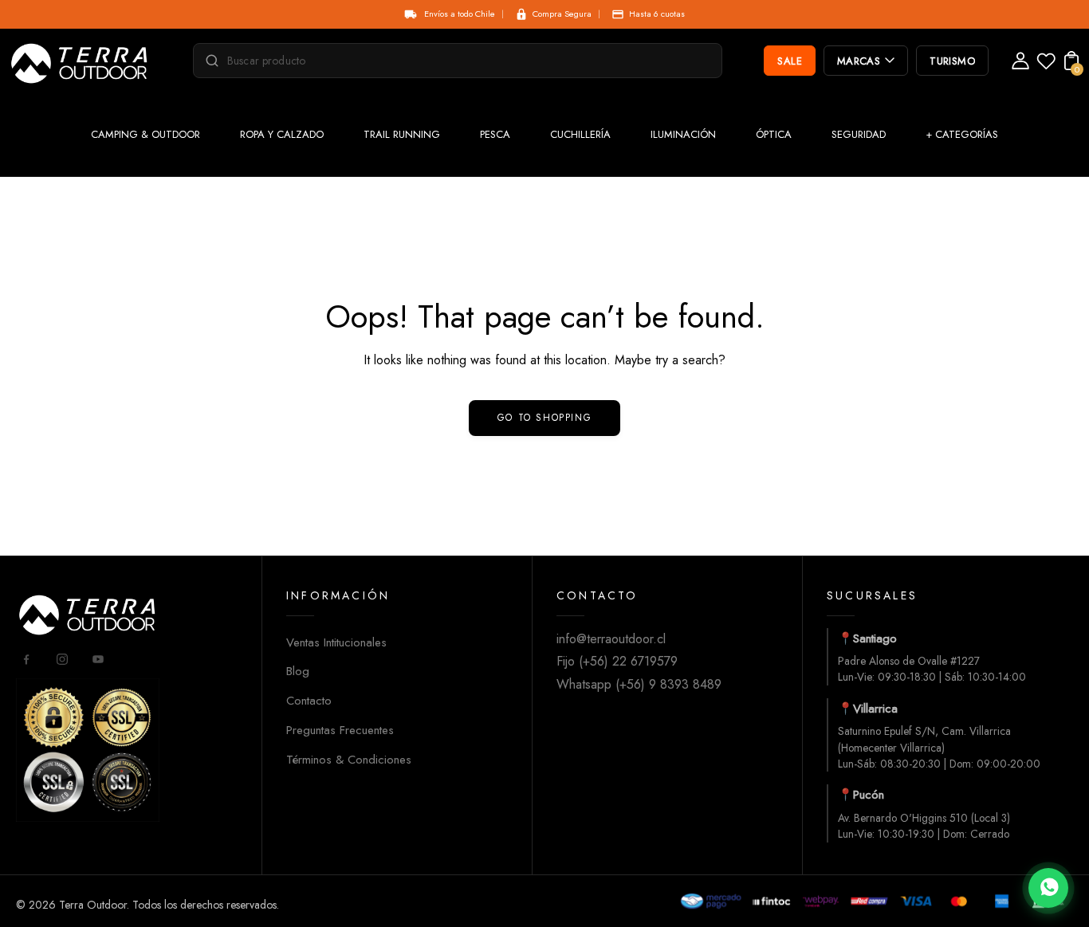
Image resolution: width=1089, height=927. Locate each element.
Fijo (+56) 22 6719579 (617, 661)
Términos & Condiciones (348, 759)
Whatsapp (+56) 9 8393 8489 (638, 684)
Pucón (868, 794)
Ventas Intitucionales (336, 642)
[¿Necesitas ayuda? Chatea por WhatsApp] (1048, 888)
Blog (297, 671)
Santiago (875, 638)
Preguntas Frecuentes (340, 730)
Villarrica (875, 708)
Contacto (309, 700)
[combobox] (464, 60)
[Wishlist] (1046, 66)
